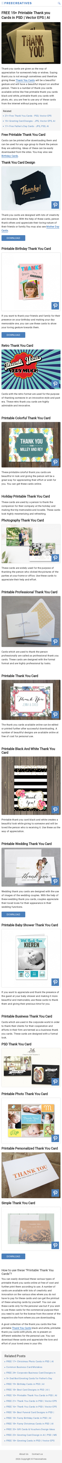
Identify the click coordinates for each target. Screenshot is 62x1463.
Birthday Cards (10, 156)
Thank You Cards (25, 80)
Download (13, 238)
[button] (3, 2)
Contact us (37, 1454)
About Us (23, 1454)
